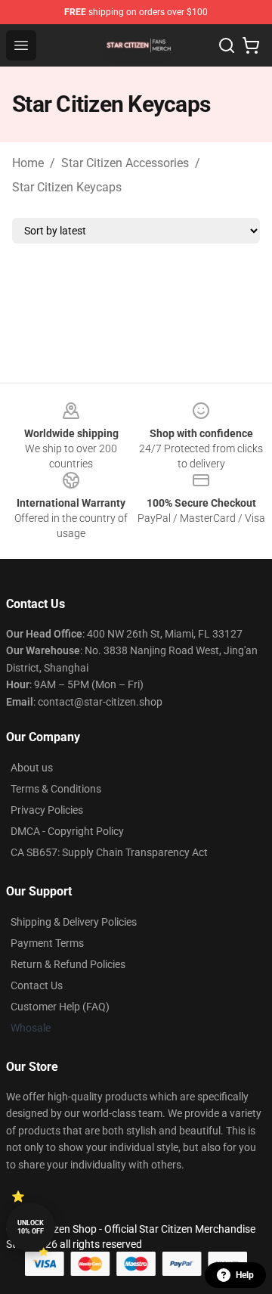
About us (32, 768)
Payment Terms (47, 943)
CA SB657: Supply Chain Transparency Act (109, 852)
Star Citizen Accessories (125, 163)
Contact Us (37, 985)
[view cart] (251, 45)
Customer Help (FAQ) (60, 1007)
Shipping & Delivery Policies (74, 922)
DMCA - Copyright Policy (67, 831)
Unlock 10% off (30, 1227)
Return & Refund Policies (68, 964)
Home (28, 163)
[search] (227, 45)
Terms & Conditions (56, 789)
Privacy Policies (47, 810)
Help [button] (245, 1275)
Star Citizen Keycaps (67, 187)
